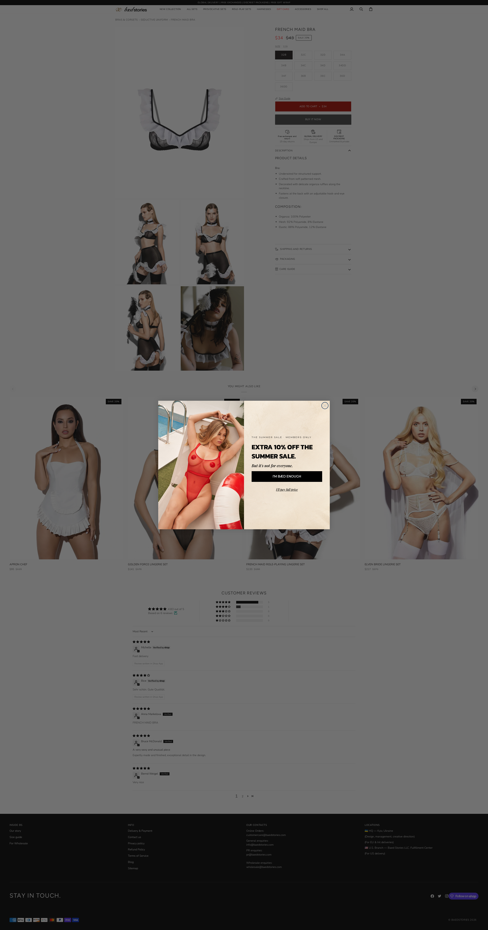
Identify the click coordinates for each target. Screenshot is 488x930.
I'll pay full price (287, 490)
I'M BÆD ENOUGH (287, 476)
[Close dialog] (325, 405)
